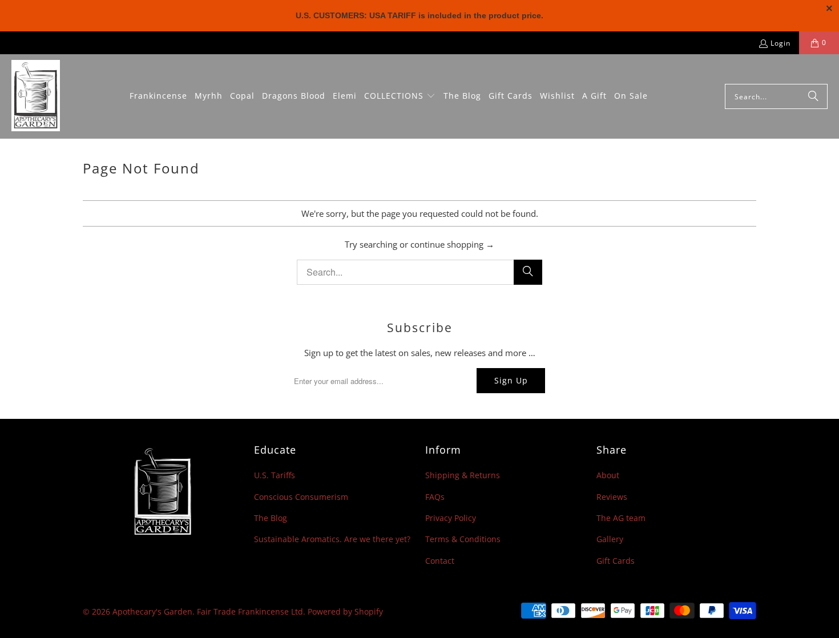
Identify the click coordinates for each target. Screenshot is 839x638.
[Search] (813, 96)
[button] (399, 96)
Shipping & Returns (462, 475)
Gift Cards (615, 560)
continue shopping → (452, 244)
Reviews (611, 496)
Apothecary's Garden (152, 611)
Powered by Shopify (345, 611)
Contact (439, 560)
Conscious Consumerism (301, 496)
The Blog (270, 517)
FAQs (435, 496)
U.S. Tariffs (274, 475)
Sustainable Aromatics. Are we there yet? (332, 539)
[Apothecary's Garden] (35, 96)
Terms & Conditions (463, 539)
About (607, 475)
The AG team (621, 517)
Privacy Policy (450, 517)
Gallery (609, 539)
